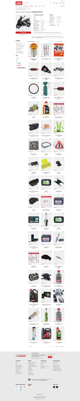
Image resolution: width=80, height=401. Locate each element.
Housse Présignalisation (59, 154)
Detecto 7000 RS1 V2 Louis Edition (33, 191)
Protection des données (56, 365)
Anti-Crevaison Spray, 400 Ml (33, 342)
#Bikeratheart (30, 369)
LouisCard (17, 370)
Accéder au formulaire (39, 37)
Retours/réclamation (19, 371)
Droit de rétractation (56, 366)
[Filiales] (54, 3)
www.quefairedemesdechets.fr (42, 380)
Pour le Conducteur (31, 373)
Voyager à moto (30, 370)
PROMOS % (19, 65)
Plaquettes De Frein (33, 266)
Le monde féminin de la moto (32, 362)
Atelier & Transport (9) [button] (19, 51)
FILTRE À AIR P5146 (46, 266)
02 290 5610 (21, 356)
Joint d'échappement (33, 97)
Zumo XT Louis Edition (34, 228)
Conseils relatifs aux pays (32, 365)
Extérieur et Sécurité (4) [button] (19, 48)
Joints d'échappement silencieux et (58, 78)
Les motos (29, 371)
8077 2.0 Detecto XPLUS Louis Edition (34, 135)
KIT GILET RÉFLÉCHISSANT (58, 135)
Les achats (42, 365)
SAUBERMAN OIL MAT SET (33, 154)
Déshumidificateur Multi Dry (46, 97)
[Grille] (51, 41)
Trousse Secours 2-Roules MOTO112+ (46, 135)
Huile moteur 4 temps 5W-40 (46, 342)
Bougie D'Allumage (46, 228)
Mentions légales (55, 362)
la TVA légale (41, 396)
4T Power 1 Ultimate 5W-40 (58, 342)
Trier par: (55, 41)
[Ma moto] (57, 3)
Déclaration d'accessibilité (57, 369)
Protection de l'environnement (57, 370)
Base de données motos (19, 366)
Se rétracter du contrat (19, 373)
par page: (37, 41)
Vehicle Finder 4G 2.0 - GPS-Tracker (46, 304)
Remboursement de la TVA (44, 366)
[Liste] (52, 41)
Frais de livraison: (35, 397)
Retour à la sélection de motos (20, 9)
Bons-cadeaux (18, 369)
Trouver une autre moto (22, 34)
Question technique (18, 365)
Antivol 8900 (46, 154)
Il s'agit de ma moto (23, 32)
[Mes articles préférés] (60, 3)
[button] (50, 3)
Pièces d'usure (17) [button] (19, 43)
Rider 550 (59, 228)
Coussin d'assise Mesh (59, 191)
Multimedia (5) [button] (18, 49)
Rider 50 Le (46, 191)
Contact (17, 362)
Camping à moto (30, 374)
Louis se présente (43, 362)
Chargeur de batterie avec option (34, 78)
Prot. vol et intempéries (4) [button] (20, 46)
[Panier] (63, 3)
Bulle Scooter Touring (58, 304)
